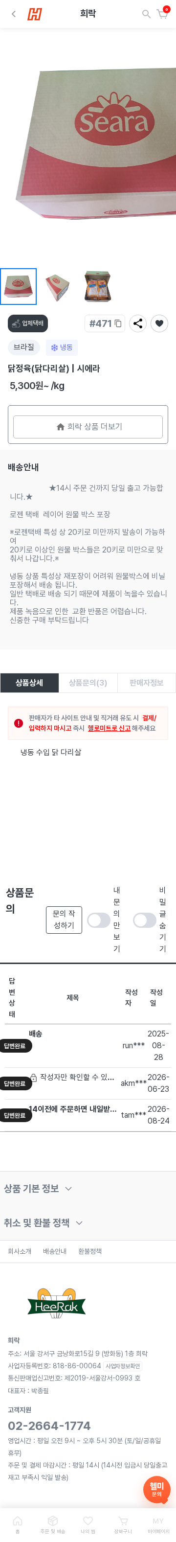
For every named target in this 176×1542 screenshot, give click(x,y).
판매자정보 (147, 683)
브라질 (24, 347)
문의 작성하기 (64, 919)
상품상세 (29, 683)
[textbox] (88, 753)
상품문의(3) (88, 683)
